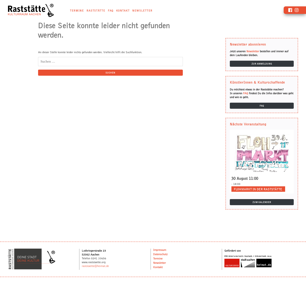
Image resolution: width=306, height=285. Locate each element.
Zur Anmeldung (261, 63)
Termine (77, 10)
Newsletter (142, 10)
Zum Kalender (261, 202)
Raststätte (96, 10)
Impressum (159, 249)
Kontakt (123, 10)
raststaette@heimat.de (95, 266)
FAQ (110, 10)
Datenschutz (160, 254)
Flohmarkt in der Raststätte (258, 189)
